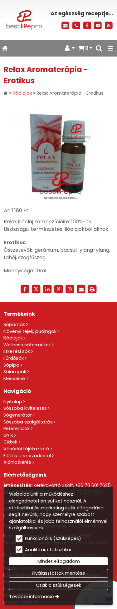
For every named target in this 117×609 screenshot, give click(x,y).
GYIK (8, 435)
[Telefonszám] (76, 25)
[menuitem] (5, 48)
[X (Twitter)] (36, 289)
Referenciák (16, 428)
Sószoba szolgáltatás (28, 422)
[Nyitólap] (23, 19)
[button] (110, 48)
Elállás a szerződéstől (27, 456)
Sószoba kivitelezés (25, 408)
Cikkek (10, 442)
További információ (31, 596)
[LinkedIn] (47, 289)
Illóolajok (13, 338)
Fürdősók (13, 358)
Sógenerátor (17, 415)
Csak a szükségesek (58, 585)
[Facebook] (87, 25)
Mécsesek (14, 378)
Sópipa (11, 365)
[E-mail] (65, 25)
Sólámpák (14, 372)
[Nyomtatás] (92, 289)
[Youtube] (97, 25)
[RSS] (108, 25)
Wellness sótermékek (27, 345)
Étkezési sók (16, 351)
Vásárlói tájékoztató (26, 449)
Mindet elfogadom (58, 561)
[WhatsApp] (70, 289)
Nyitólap (12, 402)
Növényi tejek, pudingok (29, 331)
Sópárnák (14, 324)
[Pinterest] (59, 289)
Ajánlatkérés (17, 462)
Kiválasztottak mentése (58, 573)
